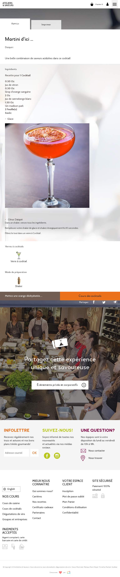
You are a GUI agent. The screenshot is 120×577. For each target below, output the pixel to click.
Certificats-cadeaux (42, 507)
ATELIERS (8, 4)
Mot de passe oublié (73, 496)
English (11, 488)
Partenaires (38, 512)
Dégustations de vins (13, 514)
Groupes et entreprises (14, 519)
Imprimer (46, 24)
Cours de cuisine (11, 503)
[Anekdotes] (68, 572)
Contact (36, 518)
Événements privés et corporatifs (57, 384)
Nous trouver (95, 457)
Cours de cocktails (12, 508)
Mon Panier (68, 501)
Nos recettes (39, 501)
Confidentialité (70, 512)
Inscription (67, 491)
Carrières (37, 496)
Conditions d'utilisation (74, 507)
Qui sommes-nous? (42, 491)
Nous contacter (96, 450)
